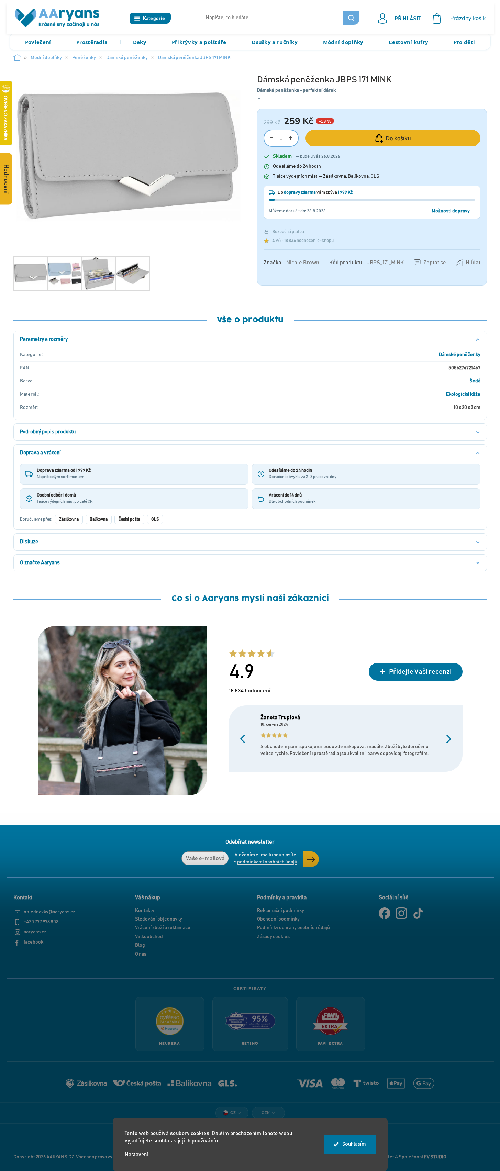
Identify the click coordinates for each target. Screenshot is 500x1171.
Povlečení (38, 41)
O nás (140, 954)
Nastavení (136, 1154)
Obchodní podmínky (278, 919)
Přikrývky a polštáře (199, 41)
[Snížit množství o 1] (271, 138)
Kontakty (144, 910)
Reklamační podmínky (280, 910)
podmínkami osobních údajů (267, 862)
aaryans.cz (35, 931)
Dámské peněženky (459, 354)
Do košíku (398, 138)
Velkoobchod (149, 936)
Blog (140, 945)
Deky (139, 41)
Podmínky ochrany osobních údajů (293, 927)
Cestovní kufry (408, 41)
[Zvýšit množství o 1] (290, 138)
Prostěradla (92, 41)
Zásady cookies (273, 936)
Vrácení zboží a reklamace (162, 927)
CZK (266, 1113)
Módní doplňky (343, 41)
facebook (33, 942)
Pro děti (464, 41)
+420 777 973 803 (41, 921)
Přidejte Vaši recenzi (420, 671)
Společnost (422, 1157)
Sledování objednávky (158, 919)
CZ (233, 1113)
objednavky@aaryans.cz (49, 912)
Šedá (474, 381)
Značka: (291, 262)
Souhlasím (354, 1144)
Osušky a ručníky (275, 41)
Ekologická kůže (463, 394)
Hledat (351, 18)
